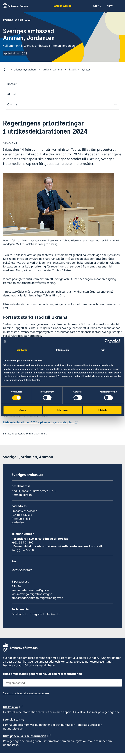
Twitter (51, 614)
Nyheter (85, 69)
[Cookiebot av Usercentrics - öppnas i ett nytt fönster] (108, 341)
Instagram (35, 614)
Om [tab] (103, 350)
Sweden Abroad (62, 5)
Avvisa (22, 410)
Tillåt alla (102, 410)
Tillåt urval (62, 410)
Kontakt (12, 84)
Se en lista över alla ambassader (24, 693)
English (19, 19)
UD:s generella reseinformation (24, 736)
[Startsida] (6, 69)
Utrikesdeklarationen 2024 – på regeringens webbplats (38, 422)
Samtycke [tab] (21, 350)
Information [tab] (62, 350)
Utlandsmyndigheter (26, 69)
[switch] (47, 397)
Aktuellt (72, 69)
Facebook (18, 614)
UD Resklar (10, 707)
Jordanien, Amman (52, 69)
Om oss (12, 104)
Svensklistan (11, 719)
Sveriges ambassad (29, 34)
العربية (27, 19)
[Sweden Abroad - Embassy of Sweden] (18, 6)
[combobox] (62, 683)
